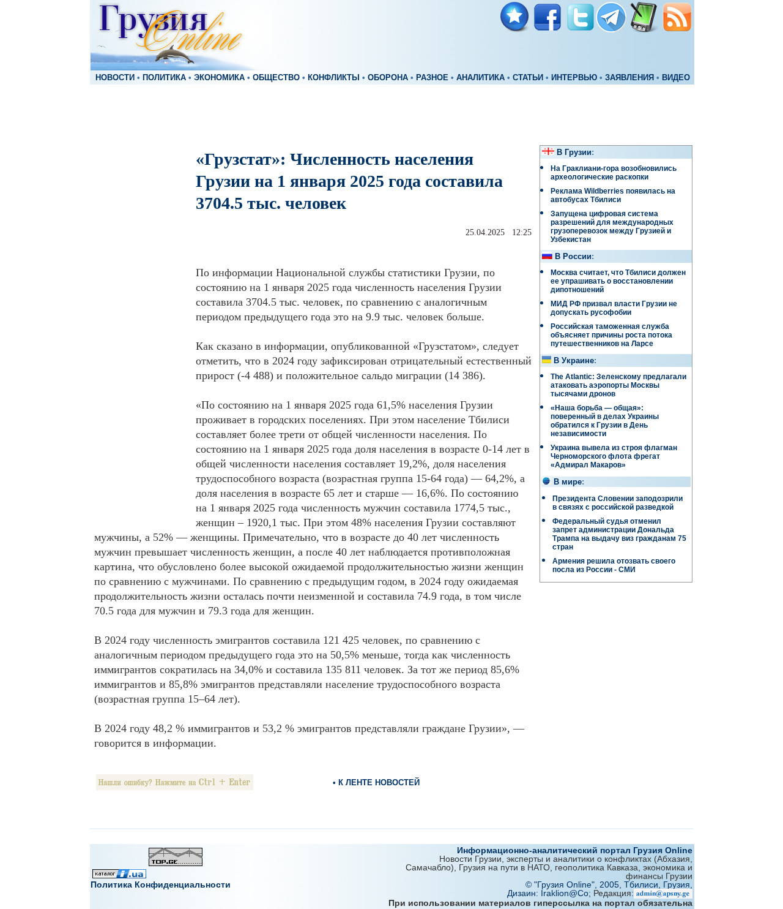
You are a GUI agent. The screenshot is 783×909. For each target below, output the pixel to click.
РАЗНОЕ (432, 78)
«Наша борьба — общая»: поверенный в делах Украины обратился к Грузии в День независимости (605, 421)
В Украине (574, 360)
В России (573, 256)
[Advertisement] (391, 113)
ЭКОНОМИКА (219, 78)
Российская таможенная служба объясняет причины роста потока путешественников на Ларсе (611, 335)
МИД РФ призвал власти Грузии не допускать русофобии (614, 308)
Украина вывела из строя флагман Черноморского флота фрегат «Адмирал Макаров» (614, 456)
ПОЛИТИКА (164, 78)
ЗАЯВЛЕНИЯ (629, 78)
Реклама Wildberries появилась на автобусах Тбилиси (613, 195)
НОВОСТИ (115, 78)
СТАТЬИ (528, 78)
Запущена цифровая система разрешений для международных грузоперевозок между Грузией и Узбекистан (612, 226)
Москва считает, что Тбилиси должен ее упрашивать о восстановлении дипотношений (618, 281)
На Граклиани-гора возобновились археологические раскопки (614, 172)
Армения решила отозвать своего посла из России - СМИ (613, 565)
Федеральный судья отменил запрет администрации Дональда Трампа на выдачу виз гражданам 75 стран (619, 534)
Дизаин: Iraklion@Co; (550, 893)
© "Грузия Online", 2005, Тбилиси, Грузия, (608, 884)
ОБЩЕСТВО (276, 78)
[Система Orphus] (174, 787)
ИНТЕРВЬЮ (574, 78)
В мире (568, 482)
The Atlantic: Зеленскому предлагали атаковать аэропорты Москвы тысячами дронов (618, 385)
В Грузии (574, 152)
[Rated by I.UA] (119, 875)
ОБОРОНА (388, 78)
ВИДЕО (676, 78)
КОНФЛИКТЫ (334, 78)
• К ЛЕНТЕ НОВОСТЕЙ (376, 782)
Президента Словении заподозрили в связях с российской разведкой (617, 502)
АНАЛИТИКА (480, 78)
